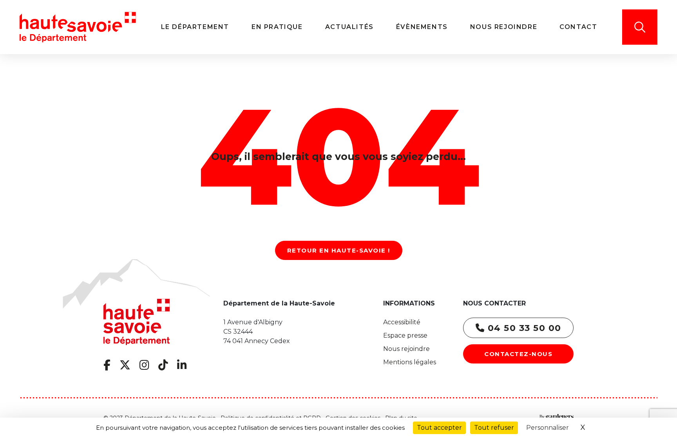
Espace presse (405, 335)
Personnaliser (547, 427)
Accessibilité (401, 322)
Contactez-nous (518, 354)
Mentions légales (409, 362)
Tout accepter (439, 427)
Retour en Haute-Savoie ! (338, 250)
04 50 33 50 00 (523, 328)
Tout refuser (494, 427)
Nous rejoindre (406, 349)
